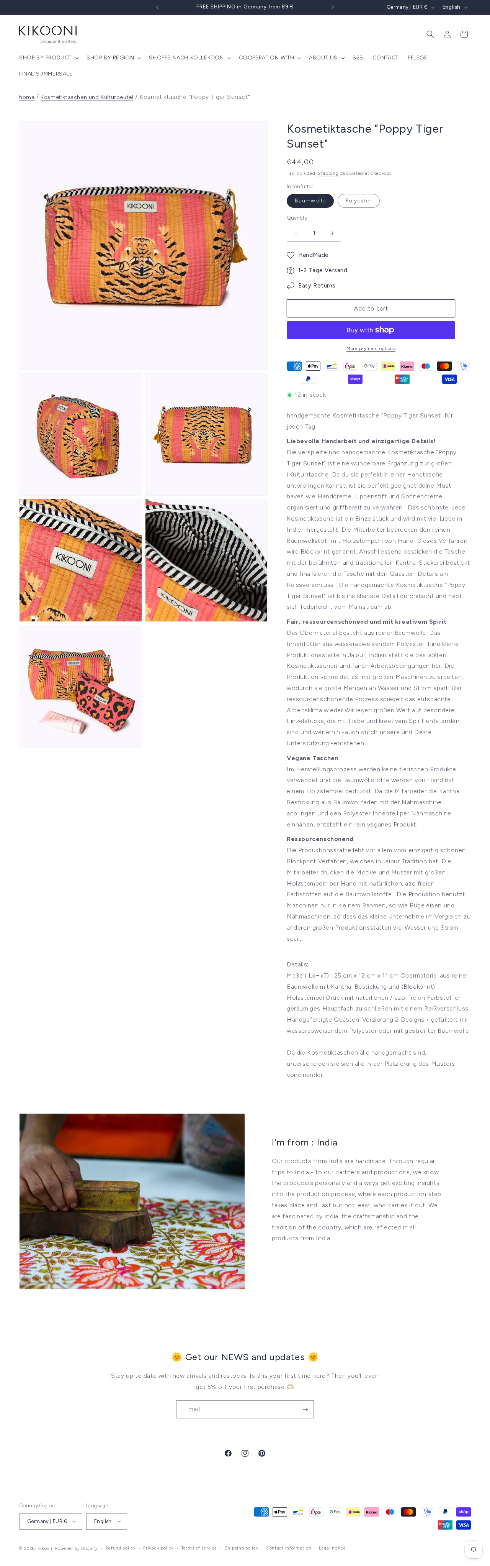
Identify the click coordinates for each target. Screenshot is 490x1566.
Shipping (328, 173)
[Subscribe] (305, 1409)
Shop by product (45, 57)
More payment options (370, 348)
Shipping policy (242, 1547)
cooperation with (266, 57)
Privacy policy (158, 1547)
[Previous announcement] (157, 7)
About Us (323, 57)
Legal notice (332, 1547)
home (26, 97)
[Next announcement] (332, 7)
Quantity (297, 218)
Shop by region (110, 57)
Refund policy (121, 1547)
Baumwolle (310, 200)
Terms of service (199, 1547)
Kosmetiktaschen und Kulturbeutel (87, 97)
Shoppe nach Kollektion (186, 57)
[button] (48, 58)
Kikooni (46, 1548)
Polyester (359, 200)
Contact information (288, 1547)
